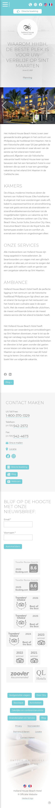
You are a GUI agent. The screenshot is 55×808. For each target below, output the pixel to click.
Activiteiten (36, 703)
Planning (27, 77)
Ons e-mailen (16, 443)
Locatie (12, 449)
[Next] (50, 106)
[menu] (5, 4)
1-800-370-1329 (18, 415)
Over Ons (41, 695)
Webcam (16, 481)
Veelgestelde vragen (19, 695)
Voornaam (10, 533)
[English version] (45, 4)
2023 (41, 634)
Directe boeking (29, 11)
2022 (19, 652)
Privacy (18, 726)
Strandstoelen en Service (22, 718)
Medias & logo (27, 798)
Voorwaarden (34, 726)
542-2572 (20, 426)
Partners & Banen (21, 732)
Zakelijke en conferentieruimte (27, 710)
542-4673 (20, 436)
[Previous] (5, 106)
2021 (34, 652)
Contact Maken (27, 737)
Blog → (9, 382)
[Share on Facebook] (5, 374)
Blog (13, 474)
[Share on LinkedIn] (10, 374)
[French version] (50, 4)
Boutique (18, 703)
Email (7, 519)
